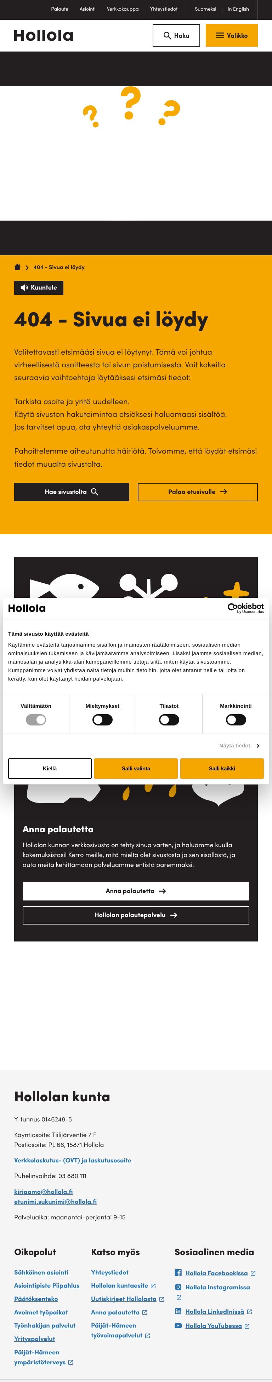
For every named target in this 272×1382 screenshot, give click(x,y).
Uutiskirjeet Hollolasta (127, 1300)
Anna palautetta (131, 892)
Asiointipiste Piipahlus (47, 1286)
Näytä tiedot (235, 746)
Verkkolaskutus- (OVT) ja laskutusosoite (72, 1161)
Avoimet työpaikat (41, 1313)
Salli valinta (136, 768)
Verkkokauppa (125, 13)
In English (238, 9)
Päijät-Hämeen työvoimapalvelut (129, 1332)
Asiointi (88, 9)
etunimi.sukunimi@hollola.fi (55, 1203)
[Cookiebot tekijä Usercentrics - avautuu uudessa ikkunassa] (233, 608)
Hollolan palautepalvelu (131, 916)
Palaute (62, 13)
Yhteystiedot (164, 9)
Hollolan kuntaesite (123, 1287)
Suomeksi (205, 9)
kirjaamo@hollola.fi (43, 1193)
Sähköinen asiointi (41, 1273)
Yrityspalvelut (34, 1340)
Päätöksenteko (36, 1300)
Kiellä (50, 768)
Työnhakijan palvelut (44, 1326)
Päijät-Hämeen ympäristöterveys (49, 1359)
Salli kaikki (222, 768)
